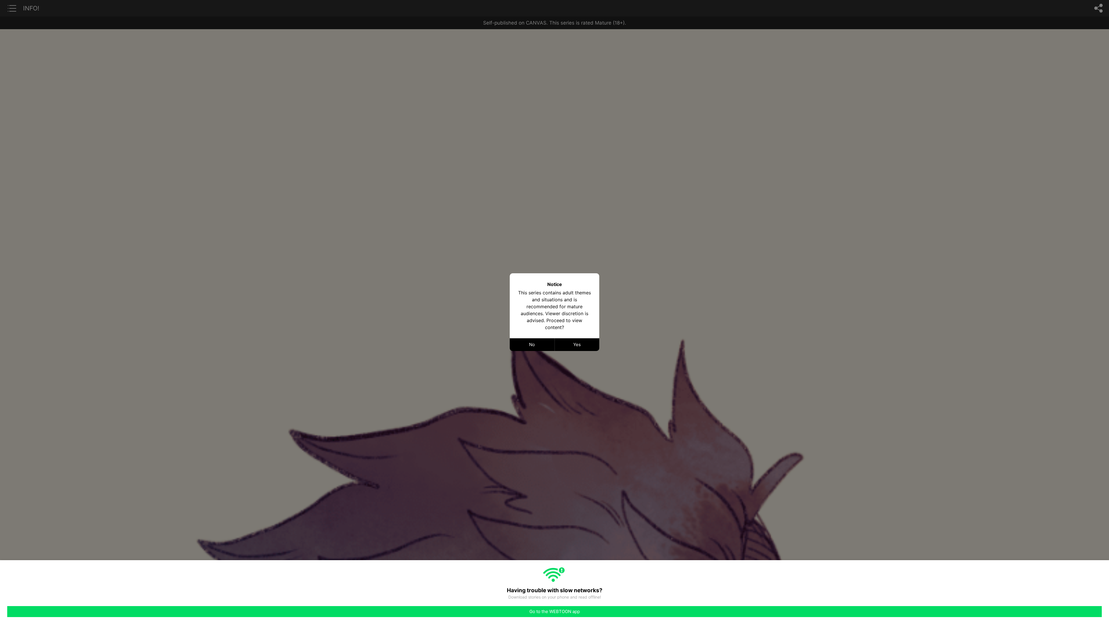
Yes (577, 344)
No (532, 344)
